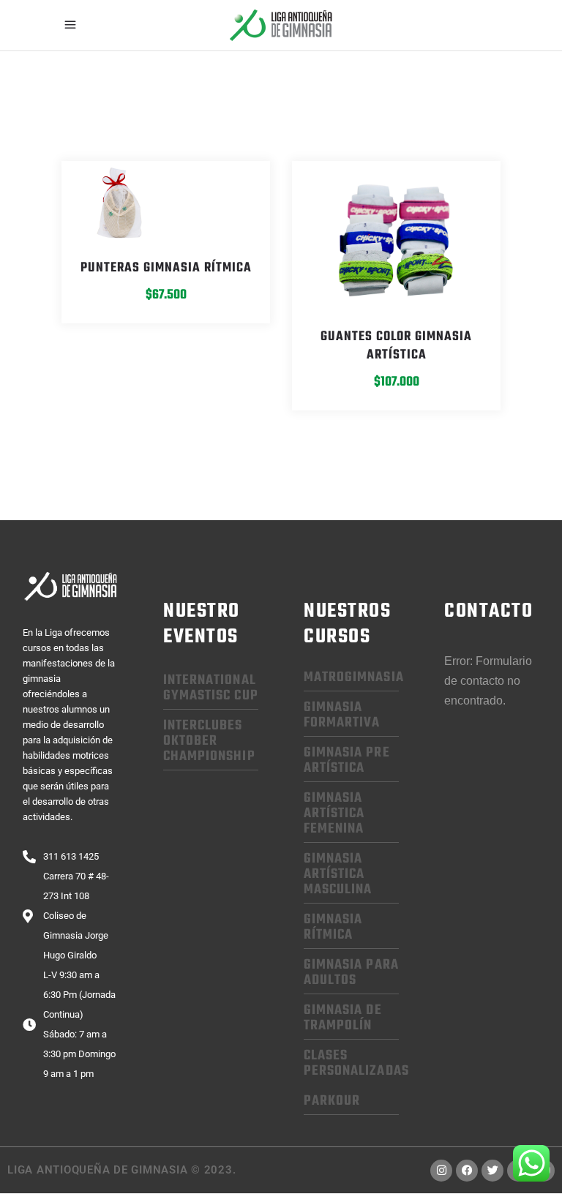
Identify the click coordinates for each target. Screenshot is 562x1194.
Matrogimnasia (354, 677)
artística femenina (334, 813)
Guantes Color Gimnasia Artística (396, 346)
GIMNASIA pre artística (347, 760)
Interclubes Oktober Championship (209, 741)
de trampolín (343, 1018)
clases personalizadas (356, 1063)
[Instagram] (441, 1171)
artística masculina (338, 874)
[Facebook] (467, 1171)
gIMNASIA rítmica (333, 927)
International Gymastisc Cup (210, 688)
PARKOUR (332, 1101)
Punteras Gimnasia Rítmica (166, 268)
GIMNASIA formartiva (342, 715)
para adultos (351, 972)
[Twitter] (492, 1171)
